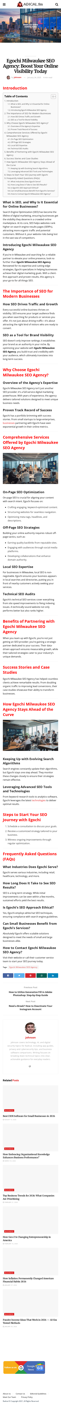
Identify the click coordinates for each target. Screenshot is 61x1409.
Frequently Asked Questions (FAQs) (23, 178)
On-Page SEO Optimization (22, 139)
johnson (17, 77)
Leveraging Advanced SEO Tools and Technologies (32, 171)
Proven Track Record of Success (24, 129)
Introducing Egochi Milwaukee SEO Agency (29, 110)
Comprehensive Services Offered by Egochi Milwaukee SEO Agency (27, 134)
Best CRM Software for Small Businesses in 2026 (29, 1116)
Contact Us (20, 1393)
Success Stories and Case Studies (22, 158)
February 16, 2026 (11, 1244)
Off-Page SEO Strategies (21, 142)
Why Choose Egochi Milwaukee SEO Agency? (27, 123)
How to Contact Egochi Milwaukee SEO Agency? (31, 194)
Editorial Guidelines (38, 1393)
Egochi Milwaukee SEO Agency (23, 967)
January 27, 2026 (10, 1285)
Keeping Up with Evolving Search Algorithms (29, 168)
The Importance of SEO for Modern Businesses (29, 113)
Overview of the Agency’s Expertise (25, 126)
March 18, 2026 (10, 1161)
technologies (39, 800)
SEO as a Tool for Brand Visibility (24, 119)
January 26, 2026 (10, 1326)
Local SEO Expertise (19, 145)
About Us (7, 1393)
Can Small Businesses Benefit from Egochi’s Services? (33, 190)
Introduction (12, 100)
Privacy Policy (27, 1397)
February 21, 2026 (11, 1202)
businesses (9, 423)
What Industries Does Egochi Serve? (26, 181)
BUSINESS (9, 1110)
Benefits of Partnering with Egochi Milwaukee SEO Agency (30, 153)
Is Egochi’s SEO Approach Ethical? (25, 187)
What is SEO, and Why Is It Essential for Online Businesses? (30, 105)
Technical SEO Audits (19, 148)
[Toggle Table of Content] (52, 96)
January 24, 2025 (34, 77)
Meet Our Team (9, 1397)
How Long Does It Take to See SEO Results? (29, 184)
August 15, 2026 (10, 1120)
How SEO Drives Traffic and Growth (25, 116)
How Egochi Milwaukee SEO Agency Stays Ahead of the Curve (31, 163)
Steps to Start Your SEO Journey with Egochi (27, 174)
